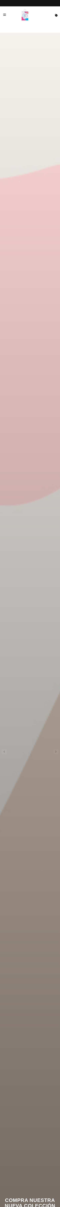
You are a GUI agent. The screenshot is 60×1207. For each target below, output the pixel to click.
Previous (4, 751)
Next (55, 751)
